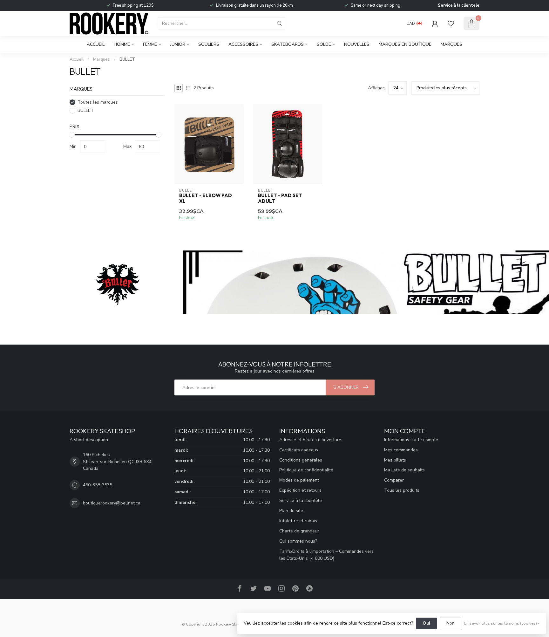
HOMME (122, 44)
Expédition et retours (300, 490)
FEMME (150, 44)
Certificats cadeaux (298, 450)
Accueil (96, 44)
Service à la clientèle (458, 5)
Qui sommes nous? (298, 541)
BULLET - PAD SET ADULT (280, 198)
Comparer (394, 480)
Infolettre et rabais (298, 521)
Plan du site (291, 511)
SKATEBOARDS (287, 44)
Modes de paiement (299, 480)
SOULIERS (208, 44)
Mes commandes (401, 450)
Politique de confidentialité (306, 470)
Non (450, 623)
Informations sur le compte (411, 440)
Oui (426, 623)
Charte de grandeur (299, 531)
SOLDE (324, 44)
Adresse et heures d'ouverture (310, 440)
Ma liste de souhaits (404, 470)
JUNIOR (177, 44)
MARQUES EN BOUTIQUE (405, 44)
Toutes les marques (98, 102)
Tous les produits (401, 490)
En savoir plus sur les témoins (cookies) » (501, 623)
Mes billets (395, 460)
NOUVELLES (356, 44)
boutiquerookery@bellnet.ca (111, 503)
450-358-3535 (97, 485)
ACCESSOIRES (243, 44)
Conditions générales (300, 460)
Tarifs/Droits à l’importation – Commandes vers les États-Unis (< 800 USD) (326, 554)
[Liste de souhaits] (451, 23)
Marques (451, 44)
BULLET (127, 59)
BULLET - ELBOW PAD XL (205, 198)
